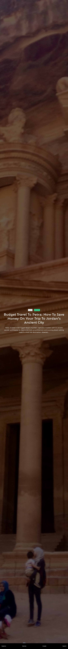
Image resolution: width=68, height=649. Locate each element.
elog (30, 310)
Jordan (37, 310)
